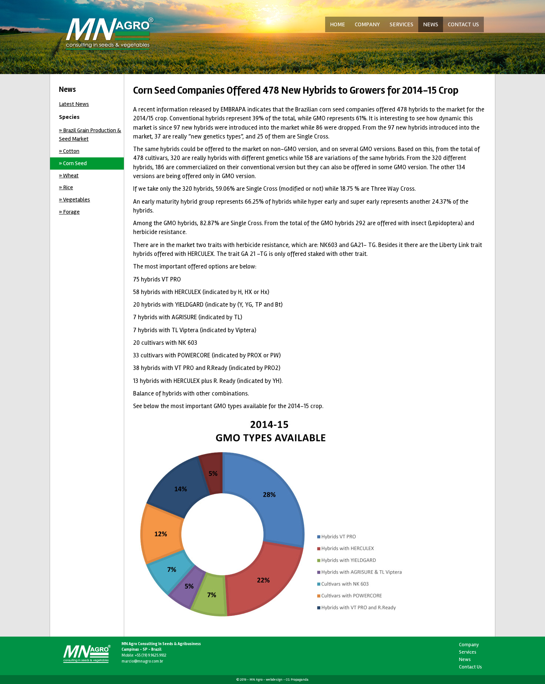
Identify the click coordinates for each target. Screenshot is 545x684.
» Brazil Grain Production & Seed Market (90, 135)
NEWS (430, 24)
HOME (337, 24)
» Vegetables (74, 199)
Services (467, 652)
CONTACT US (463, 24)
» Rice (66, 187)
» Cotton (69, 151)
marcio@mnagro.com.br (142, 661)
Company (469, 644)
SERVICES (401, 24)
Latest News (74, 104)
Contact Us (470, 667)
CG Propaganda (297, 679)
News (465, 659)
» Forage (69, 212)
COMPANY (367, 24)
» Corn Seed (73, 163)
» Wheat (69, 175)
